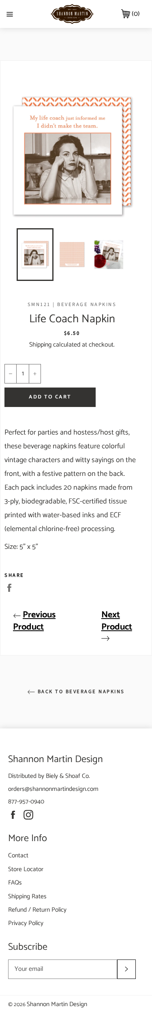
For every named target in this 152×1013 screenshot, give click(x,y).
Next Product (116, 621)
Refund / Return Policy (37, 910)
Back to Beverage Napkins (80, 691)
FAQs (15, 883)
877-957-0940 (26, 802)
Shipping (40, 344)
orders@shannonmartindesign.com (53, 789)
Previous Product (34, 621)
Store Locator (25, 869)
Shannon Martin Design (57, 1004)
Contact (18, 855)
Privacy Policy (25, 923)
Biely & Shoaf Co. (68, 776)
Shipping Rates (27, 896)
